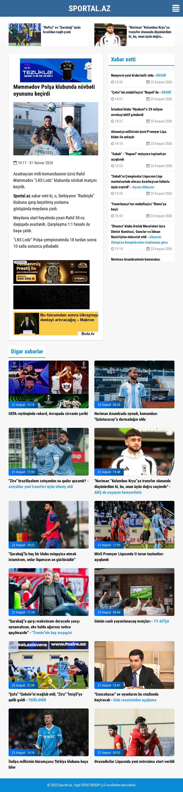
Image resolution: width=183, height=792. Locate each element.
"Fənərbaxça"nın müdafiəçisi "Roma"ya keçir (141, 210)
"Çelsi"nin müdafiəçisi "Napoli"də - (141, 95)
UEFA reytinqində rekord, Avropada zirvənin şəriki (48, 413)
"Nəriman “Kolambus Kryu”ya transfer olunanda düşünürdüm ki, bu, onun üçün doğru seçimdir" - (132, 486)
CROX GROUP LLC (93, 785)
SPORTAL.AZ (90, 8)
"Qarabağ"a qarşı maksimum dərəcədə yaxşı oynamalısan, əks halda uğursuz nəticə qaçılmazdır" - (44, 627)
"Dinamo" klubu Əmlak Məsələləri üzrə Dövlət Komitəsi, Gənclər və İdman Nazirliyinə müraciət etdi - (141, 237)
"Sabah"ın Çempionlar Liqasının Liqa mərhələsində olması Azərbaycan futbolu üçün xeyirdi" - (141, 185)
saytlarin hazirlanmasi (32, 254)
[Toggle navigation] (175, 8)
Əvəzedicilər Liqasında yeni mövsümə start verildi (134, 761)
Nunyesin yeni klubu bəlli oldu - (141, 78)
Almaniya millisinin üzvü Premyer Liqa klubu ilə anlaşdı (141, 138)
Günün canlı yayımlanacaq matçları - (131, 621)
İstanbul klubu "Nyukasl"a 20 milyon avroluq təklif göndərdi (141, 115)
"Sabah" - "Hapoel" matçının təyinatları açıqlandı (141, 160)
